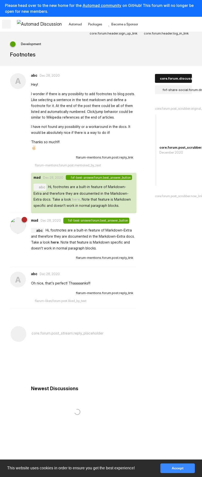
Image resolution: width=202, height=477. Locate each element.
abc (42, 187)
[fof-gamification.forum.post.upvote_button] (58, 157)
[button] (136, 468)
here (76, 199)
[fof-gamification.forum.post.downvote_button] (69, 157)
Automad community (102, 5)
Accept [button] (178, 468)
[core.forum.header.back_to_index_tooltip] (6, 24)
